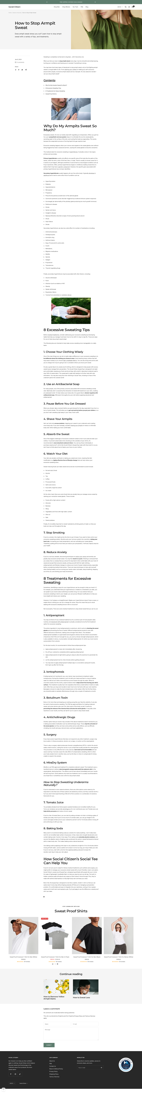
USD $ (119, 7)
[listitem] (15, 70)
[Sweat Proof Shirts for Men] (71, 109)
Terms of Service (90, 1016)
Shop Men (57, 7)
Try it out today (73, 889)
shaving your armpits (76, 425)
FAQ (82, 7)
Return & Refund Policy (56, 1069)
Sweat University (17, 12)
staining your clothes (71, 69)
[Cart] (132, 7)
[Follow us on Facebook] (11, 1074)
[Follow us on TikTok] (20, 1074)
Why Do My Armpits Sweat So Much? (56, 85)
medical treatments (53, 335)
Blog (87, 7)
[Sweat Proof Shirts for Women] (71, 298)
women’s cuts (64, 889)
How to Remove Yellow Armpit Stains (54, 998)
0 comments (20, 62)
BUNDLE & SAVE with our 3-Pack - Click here (71, 2)
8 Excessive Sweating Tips (53, 88)
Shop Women (66, 7)
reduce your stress (80, 556)
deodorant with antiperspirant (60, 622)
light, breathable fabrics (70, 360)
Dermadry (46, 689)
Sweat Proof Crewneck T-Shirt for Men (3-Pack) (55, 957)
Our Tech (75, 7)
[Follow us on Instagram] (15, 1074)
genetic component (64, 167)
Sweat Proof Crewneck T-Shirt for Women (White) (118, 957)
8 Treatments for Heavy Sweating (55, 91)
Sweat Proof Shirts (51, 94)
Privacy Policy (78, 1016)
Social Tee (81, 369)
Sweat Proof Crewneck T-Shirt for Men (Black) (86, 957)
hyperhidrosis (74, 152)
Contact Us (52, 1066)
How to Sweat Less (81, 997)
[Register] (101, 1067)
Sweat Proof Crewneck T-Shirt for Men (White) (23, 957)
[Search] (125, 7)
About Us (52, 1061)
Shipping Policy (53, 1074)
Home (10, 12)
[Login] (129, 7)
